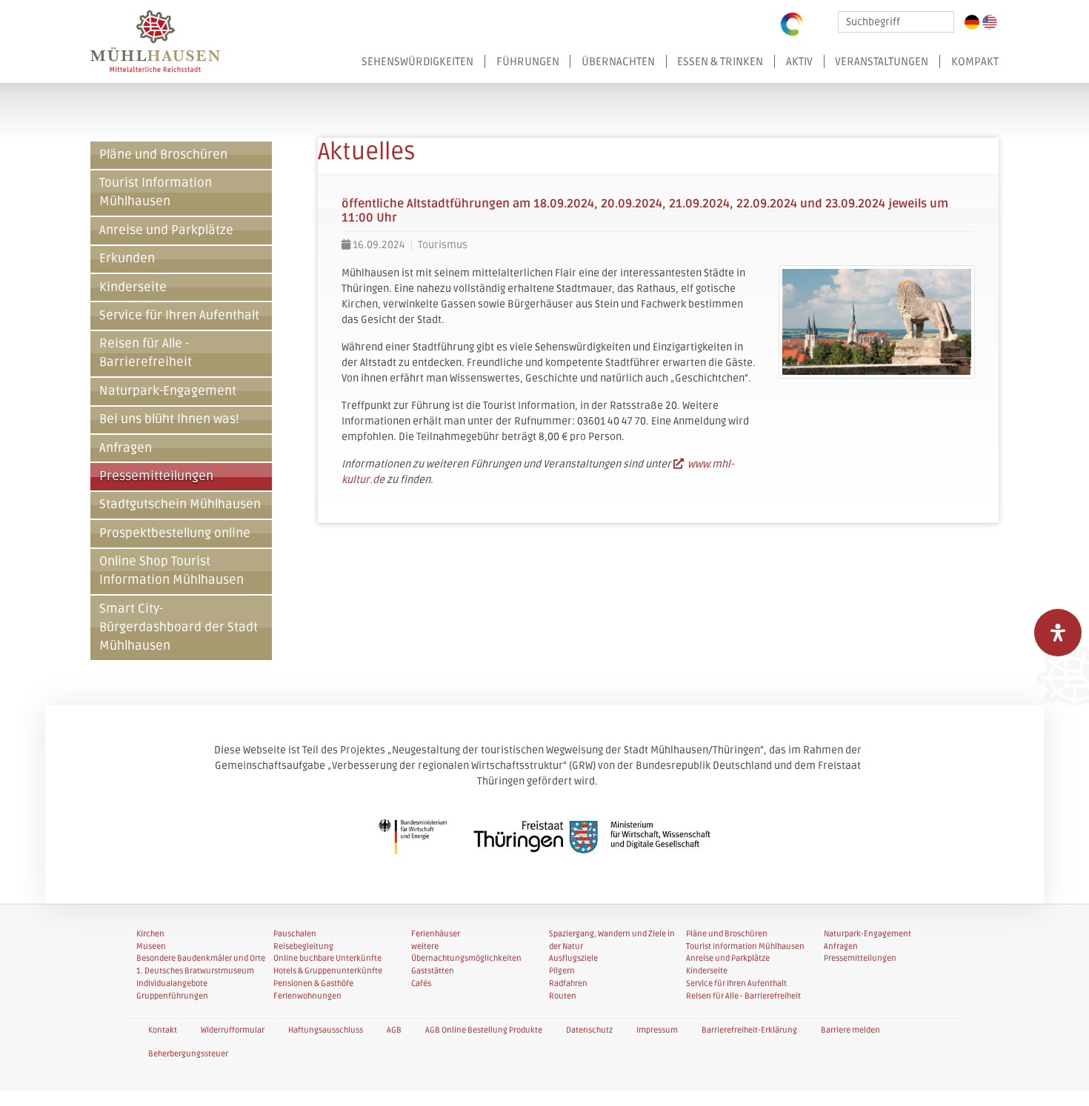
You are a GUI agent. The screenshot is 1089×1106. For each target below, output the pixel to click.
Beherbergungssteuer (188, 1054)
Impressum (657, 1030)
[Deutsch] (972, 22)
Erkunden (127, 258)
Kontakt (162, 1030)
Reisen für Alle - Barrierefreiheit (145, 353)
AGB (394, 1030)
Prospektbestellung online (174, 533)
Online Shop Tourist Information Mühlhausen (171, 570)
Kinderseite (133, 287)
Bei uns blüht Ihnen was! (169, 419)
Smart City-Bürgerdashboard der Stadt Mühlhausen (178, 627)
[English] (990, 22)
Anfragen (125, 448)
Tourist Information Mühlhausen (155, 192)
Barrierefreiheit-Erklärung (749, 1030)
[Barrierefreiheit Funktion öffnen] (1058, 632)
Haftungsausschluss (325, 1030)
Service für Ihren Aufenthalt (179, 315)
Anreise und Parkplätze (166, 230)
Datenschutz (589, 1030)
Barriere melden (850, 1030)
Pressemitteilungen (156, 476)
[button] (675, 68)
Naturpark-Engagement (167, 391)
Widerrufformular (232, 1030)
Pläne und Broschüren (163, 154)
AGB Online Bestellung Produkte (483, 1030)
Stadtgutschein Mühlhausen (180, 504)
